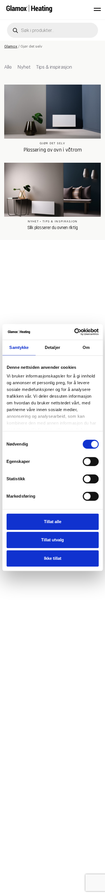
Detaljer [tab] (52, 347)
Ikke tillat (52, 558)
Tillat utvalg (52, 539)
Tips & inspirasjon (54, 67)
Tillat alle (52, 521)
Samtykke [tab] (19, 347)
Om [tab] (86, 347)
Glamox (10, 46)
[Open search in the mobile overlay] (52, 30)
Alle (8, 67)
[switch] (91, 461)
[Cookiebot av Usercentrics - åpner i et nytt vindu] (75, 331)
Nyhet (24, 67)
